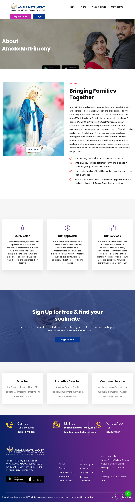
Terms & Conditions (85, 479)
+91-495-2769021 (22, 396)
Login (39, 16)
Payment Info (65, 476)
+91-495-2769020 (112, 396)
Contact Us (117, 7)
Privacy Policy (86, 472)
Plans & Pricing (66, 472)
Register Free (20, 16)
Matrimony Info (87, 464)
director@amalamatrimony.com (23, 391)
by (82, 497)
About (62, 464)
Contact (63, 468)
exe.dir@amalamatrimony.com (67, 391)
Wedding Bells (98, 7)
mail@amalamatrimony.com (112, 391)
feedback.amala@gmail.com (112, 387)
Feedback (84, 468)
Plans (83, 7)
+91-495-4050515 (67, 396)
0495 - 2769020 (26, 432)
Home (73, 7)
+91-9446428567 (26, 427)
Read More (33, 149)
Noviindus (88, 497)
